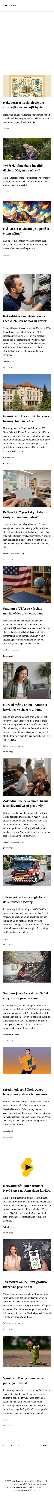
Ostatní (6, 129)
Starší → (47, 1445)
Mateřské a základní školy (13, 554)
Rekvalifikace (8, 361)
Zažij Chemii (9, 5)
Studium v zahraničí (11, 650)
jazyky (6, 938)
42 (35, 1445)
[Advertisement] (27, 39)
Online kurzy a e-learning (13, 746)
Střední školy (8, 458)
